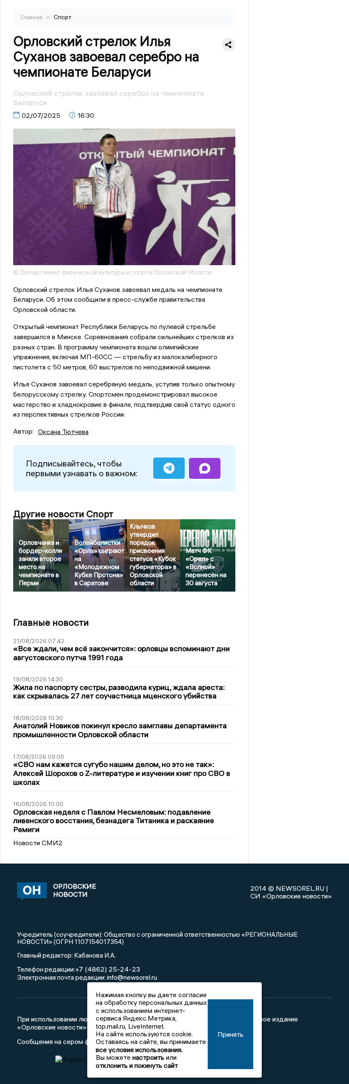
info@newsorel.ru (132, 977)
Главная (32, 17)
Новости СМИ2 (38, 842)
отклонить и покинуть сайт (137, 1065)
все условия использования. (139, 1049)
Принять (230, 1034)
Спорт (63, 17)
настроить (148, 1057)
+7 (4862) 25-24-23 (107, 969)
